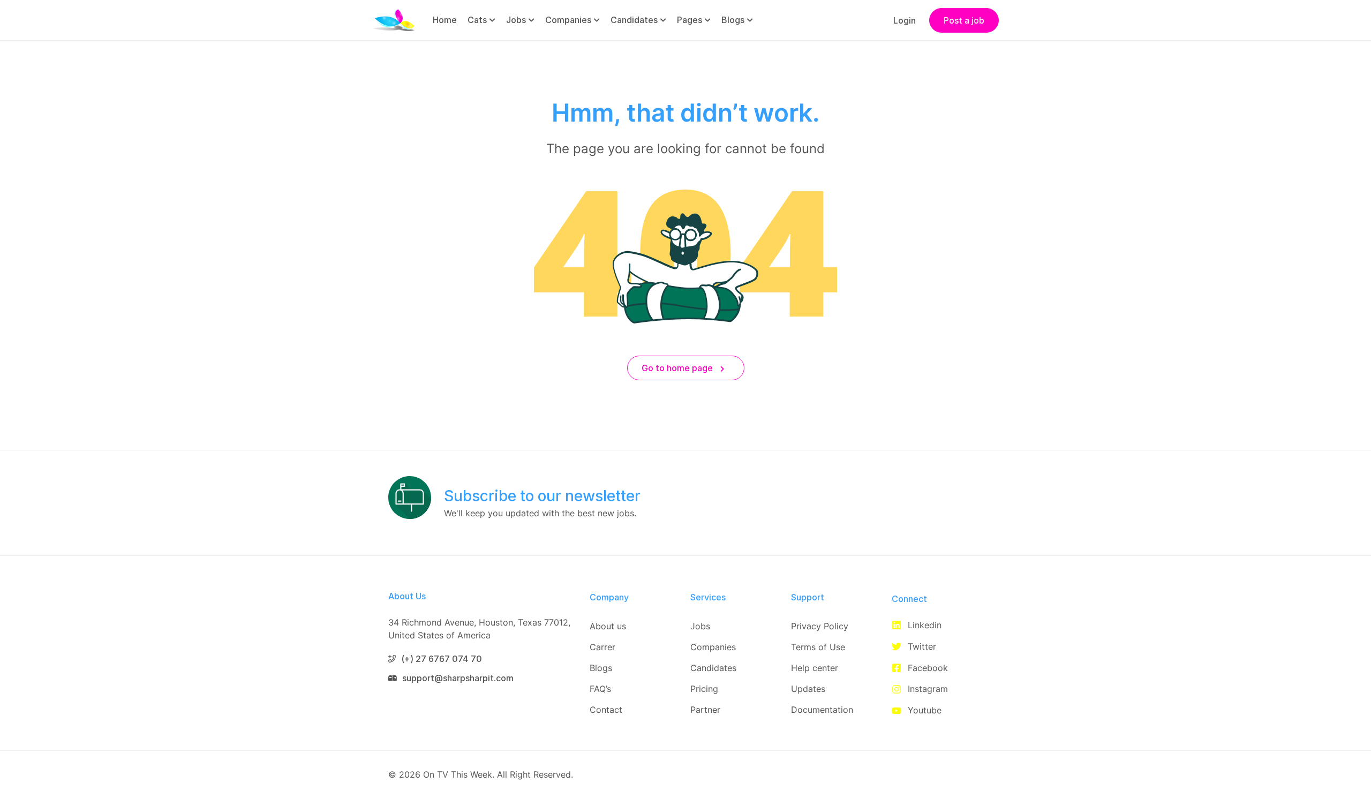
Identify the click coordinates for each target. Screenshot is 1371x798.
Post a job (964, 20)
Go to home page (678, 368)
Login (904, 20)
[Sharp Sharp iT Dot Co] (393, 19)
